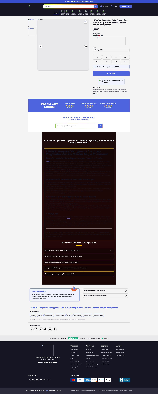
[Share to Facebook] (36, 329)
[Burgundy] (99, 35)
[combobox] (68, 6)
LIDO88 (111, 73)
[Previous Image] (41, 46)
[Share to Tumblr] (55, 329)
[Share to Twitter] (32, 329)
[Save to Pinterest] (45, 329)
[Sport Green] (94, 35)
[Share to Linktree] (41, 329)
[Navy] (102, 35)
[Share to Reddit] (50, 329)
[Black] (97, 35)
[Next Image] (86, 46)
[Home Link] (29, 6)
